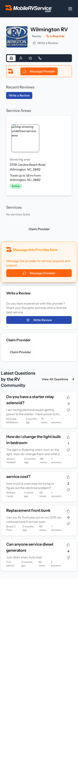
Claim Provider (39, 229)
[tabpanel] (39, 142)
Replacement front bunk (28, 510)
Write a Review (47, 43)
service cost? (18, 476)
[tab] (11, 58)
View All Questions (55, 379)
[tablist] (39, 58)
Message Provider (42, 71)
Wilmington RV (49, 29)
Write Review (42, 320)
